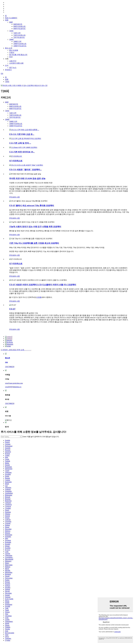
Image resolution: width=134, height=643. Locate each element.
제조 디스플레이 (11, 18)
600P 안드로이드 (19, 28)
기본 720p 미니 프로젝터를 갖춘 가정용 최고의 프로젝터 (34, 243)
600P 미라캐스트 (19, 26)
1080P (11, 39)
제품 (6, 20)
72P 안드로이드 (19, 37)
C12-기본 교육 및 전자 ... (20, 143)
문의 (11, 197)
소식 (6, 65)
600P (11, 22)
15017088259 (9, 367)
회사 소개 (8, 48)
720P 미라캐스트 (19, 35)
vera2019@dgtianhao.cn (13, 387)
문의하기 (8, 70)
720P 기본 (17, 33)
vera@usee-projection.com (14, 383)
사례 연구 (12, 61)
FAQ (11, 57)
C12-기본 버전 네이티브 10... (22, 152)
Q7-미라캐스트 (15, 161)
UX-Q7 (12, 309)
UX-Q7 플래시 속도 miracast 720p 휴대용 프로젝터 (31, 205)
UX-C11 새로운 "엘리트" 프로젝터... (25, 169)
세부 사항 (16, 197)
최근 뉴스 (12, 67)
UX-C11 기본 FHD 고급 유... (21, 134)
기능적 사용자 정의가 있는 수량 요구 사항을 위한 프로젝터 (35, 226)
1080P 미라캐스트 (19, 44)
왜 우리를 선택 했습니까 (18, 55)
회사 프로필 (13, 50)
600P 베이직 (17, 24)
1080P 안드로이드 (19, 46)
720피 (11, 31)
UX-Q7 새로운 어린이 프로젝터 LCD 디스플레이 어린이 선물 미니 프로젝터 (42, 285)
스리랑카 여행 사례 (16, 63)
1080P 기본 (17, 41)
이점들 (38, 297)
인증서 (11, 52)
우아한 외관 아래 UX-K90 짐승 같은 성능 (27, 178)
